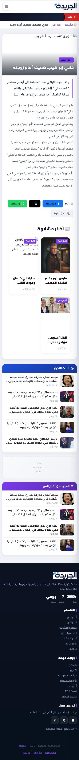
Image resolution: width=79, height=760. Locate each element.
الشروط (38, 752)
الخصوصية (50, 752)
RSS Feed (71, 691)
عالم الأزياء (71, 643)
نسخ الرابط (60, 213)
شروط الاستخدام (68, 680)
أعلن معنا (72, 686)
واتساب (15, 203)
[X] (64, 720)
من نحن (73, 664)
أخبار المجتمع (70, 638)
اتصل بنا (73, 670)
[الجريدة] (65, 6)
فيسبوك (51, 203)
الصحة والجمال (69, 633)
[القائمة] (6, 7)
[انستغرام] (73, 720)
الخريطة (27, 752)
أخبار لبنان (72, 617)
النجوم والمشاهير (68, 627)
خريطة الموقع (69, 696)
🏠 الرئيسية (71, 25)
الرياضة (73, 648)
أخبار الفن (56, 25)
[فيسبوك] (55, 720)
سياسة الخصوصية (67, 675)
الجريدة (22, 745)
